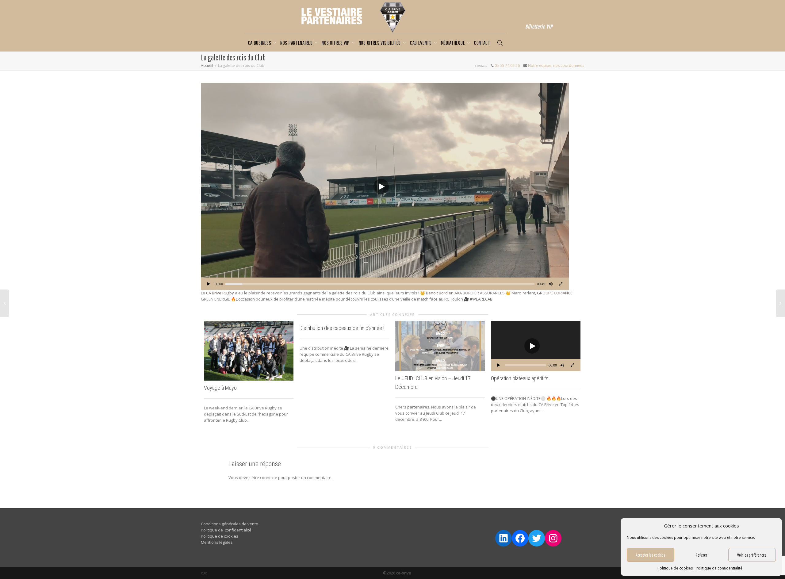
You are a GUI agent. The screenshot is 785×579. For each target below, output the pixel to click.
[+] (248, 351)
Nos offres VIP (336, 43)
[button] (381, 186)
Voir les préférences (752, 555)
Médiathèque (453, 43)
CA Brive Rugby (220, 293)
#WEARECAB (481, 299)
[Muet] (551, 285)
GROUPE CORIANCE (554, 293)
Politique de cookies (675, 568)
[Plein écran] (560, 285)
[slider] (379, 284)
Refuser (701, 555)
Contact (482, 43)
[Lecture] (208, 285)
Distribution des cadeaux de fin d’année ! (342, 328)
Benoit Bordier (439, 293)
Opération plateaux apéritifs (519, 378)
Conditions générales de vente (229, 524)
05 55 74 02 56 (507, 65)
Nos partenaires (297, 43)
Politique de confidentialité (719, 568)
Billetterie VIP (539, 26)
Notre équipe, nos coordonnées (556, 65)
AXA (458, 293)
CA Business (260, 43)
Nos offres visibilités (380, 43)
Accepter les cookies (650, 555)
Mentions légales (217, 542)
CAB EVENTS (421, 43)
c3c (204, 573)
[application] (385, 186)
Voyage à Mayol (221, 388)
